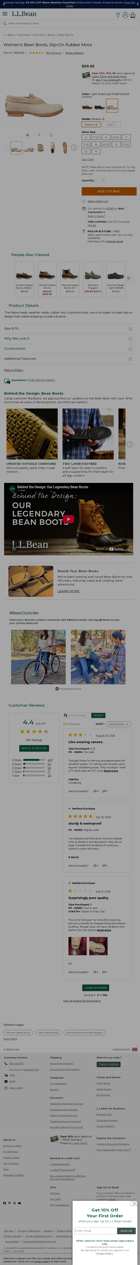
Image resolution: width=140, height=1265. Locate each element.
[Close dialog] (134, 1203)
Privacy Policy (104, 1253)
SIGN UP (126, 1230)
